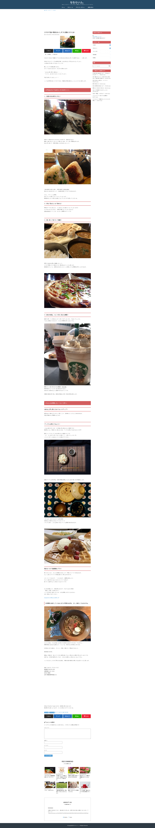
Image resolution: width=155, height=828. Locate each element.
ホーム (63, 7)
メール (46, 745)
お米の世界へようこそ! (97, 36)
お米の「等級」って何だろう (98, 93)
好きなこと (95, 48)
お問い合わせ (90, 7)
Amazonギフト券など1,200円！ (51, 597)
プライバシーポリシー (80, 7)
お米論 (94, 45)
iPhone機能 (62, 712)
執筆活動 (94, 54)
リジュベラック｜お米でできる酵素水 (100, 95)
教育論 (94, 57)
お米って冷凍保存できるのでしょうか (100, 90)
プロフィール (70, 7)
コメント (46, 727)
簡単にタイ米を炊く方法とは (98, 88)
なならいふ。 (77, 2)
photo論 (46, 712)
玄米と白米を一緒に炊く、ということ (100, 80)
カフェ (57, 712)
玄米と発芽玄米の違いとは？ (98, 85)
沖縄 (67, 712)
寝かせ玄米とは (96, 83)
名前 (45, 740)
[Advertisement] (77, 21)
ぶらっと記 (52, 712)
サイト (45, 750)
